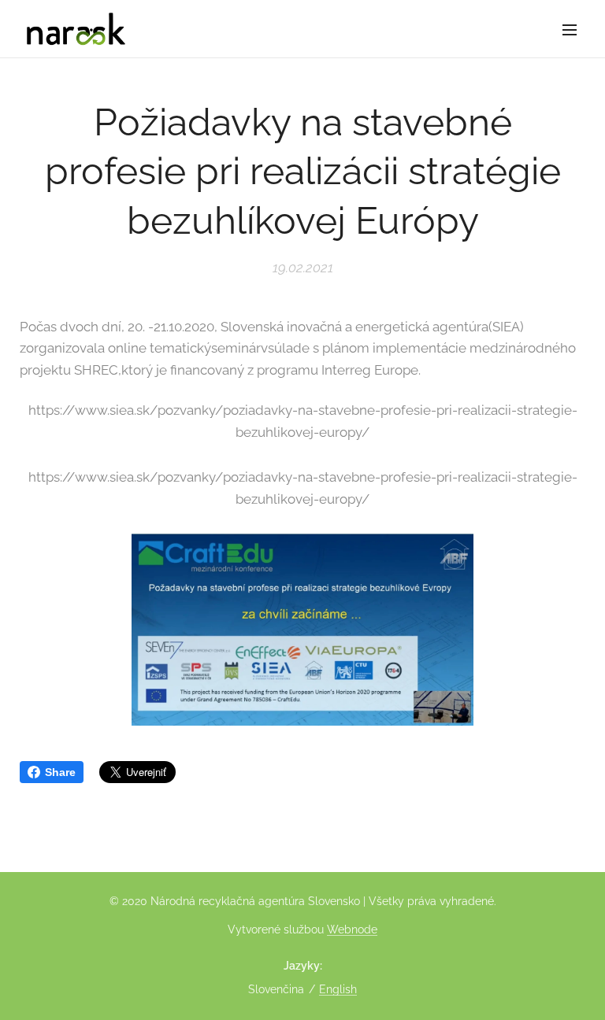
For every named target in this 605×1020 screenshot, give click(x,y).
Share (60, 772)
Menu (569, 29)
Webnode (352, 929)
